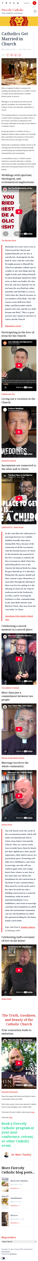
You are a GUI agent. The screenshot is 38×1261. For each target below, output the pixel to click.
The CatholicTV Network (10, 688)
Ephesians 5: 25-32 (13, 326)
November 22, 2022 (18, 1219)
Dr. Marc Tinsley (26, 49)
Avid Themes (6, 1251)
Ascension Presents (9, 461)
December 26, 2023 (9, 49)
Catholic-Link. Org (8, 394)
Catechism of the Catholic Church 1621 (19, 618)
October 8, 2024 (17, 1184)
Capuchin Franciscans (10, 1092)
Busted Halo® (7, 999)
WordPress (13, 1254)
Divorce (14, 1215)
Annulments (16, 1198)
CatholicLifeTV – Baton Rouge (13, 527)
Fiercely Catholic (12, 9)
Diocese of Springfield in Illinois (13, 758)
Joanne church (7, 824)
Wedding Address (28, 927)
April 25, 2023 (17, 1202)
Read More (14, 1188)
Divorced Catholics (19, 1181)
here (32, 1112)
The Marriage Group (9, 240)
